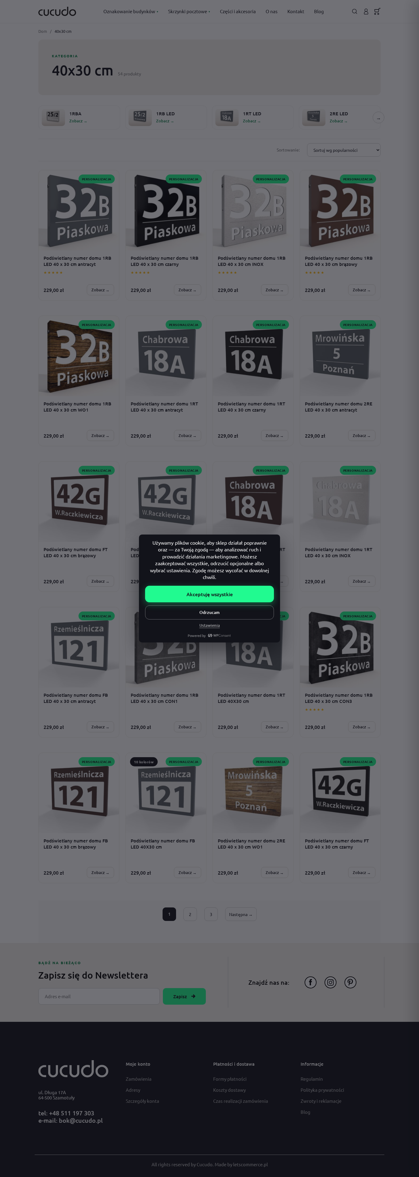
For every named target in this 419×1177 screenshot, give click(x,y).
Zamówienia (139, 1079)
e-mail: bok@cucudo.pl (70, 1120)
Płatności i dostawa (234, 1064)
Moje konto (138, 1064)
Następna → (241, 914)
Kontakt (295, 11)
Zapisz (180, 996)
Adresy (133, 1090)
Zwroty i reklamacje (321, 1101)
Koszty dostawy (229, 1090)
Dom (42, 31)
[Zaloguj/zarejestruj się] (366, 11)
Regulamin (312, 1079)
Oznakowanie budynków (130, 11)
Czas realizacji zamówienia (240, 1101)
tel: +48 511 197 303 (66, 1113)
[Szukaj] (355, 11)
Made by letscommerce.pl (241, 1164)
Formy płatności (230, 1079)
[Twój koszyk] (377, 11)
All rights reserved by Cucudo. (183, 1164)
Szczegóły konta (142, 1101)
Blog (319, 11)
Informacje (312, 1064)
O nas (272, 11)
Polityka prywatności (322, 1090)
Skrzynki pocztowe (189, 11)
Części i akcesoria (238, 11)
